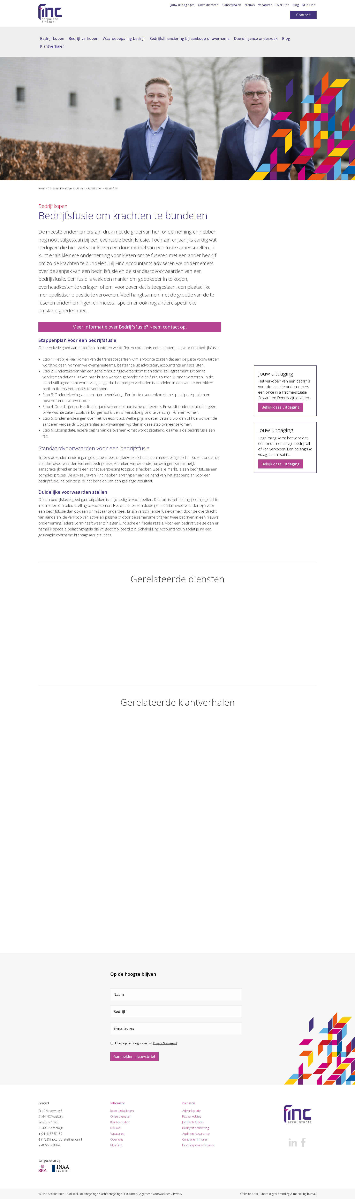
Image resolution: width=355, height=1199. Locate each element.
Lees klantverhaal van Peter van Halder (267, 828)
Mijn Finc (308, 4)
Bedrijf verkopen (83, 38)
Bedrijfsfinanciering (195, 1128)
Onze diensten (208, 4)
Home (41, 188)
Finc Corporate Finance (72, 188)
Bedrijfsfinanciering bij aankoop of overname (189, 38)
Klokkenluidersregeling (81, 1194)
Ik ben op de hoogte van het (145, 1043)
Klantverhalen (231, 4)
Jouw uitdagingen (182, 4)
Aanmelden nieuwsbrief (134, 1056)
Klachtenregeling (109, 1194)
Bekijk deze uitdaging (281, 407)
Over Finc (282, 4)
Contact (303, 14)
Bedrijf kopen (52, 38)
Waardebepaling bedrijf (124, 38)
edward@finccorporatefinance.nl (302, 271)
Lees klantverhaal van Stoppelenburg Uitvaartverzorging (170, 832)
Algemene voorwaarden (155, 1194)
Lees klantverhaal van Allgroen (69, 938)
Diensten (53, 188)
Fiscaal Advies (191, 1116)
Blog (295, 4)
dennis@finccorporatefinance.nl (301, 352)
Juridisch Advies (193, 1122)
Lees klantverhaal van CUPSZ (67, 829)
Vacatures (265, 4)
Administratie (191, 1111)
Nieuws (249, 4)
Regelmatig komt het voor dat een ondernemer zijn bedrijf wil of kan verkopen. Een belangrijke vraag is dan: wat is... (285, 441)
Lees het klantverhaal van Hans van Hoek (58, 106)
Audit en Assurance (196, 1133)
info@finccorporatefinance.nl (61, 1139)
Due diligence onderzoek (256, 38)
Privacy (177, 1194)
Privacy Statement (165, 1043)
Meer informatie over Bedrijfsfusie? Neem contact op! (129, 327)
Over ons (116, 1139)
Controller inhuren (195, 1139)
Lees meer (57, 670)
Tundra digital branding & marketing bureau (288, 1194)
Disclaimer (130, 1194)
